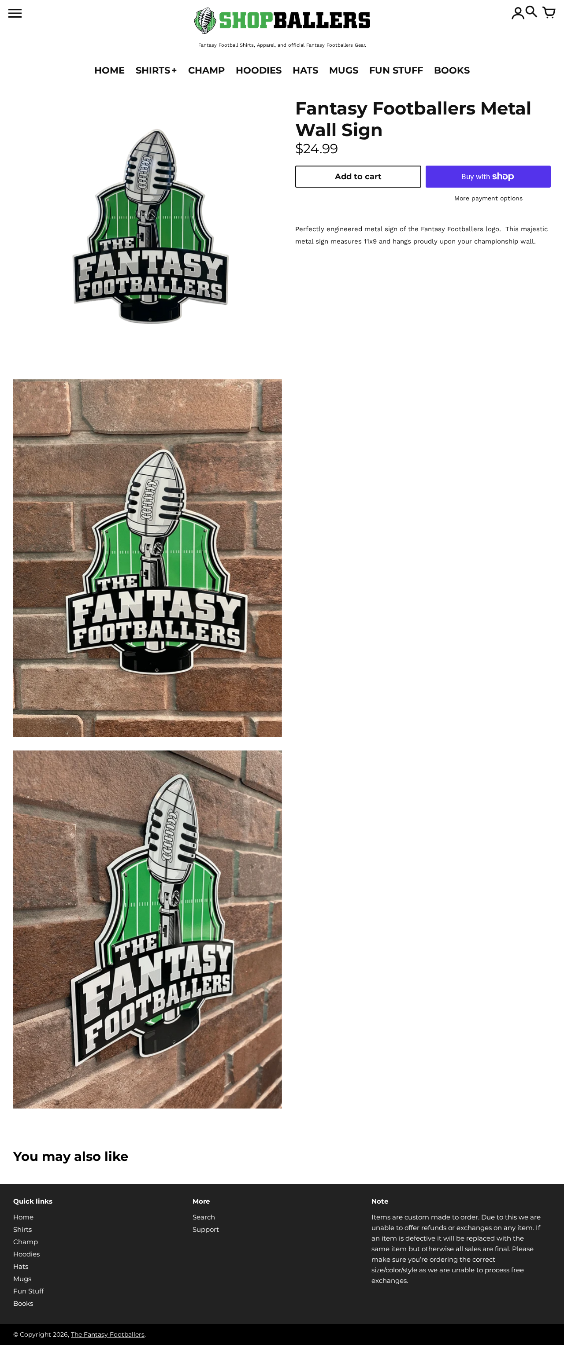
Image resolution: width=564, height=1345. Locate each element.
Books (23, 1303)
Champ (25, 1242)
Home (23, 1217)
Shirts (22, 1229)
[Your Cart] (549, 13)
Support (206, 1229)
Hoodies (26, 1254)
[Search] (531, 13)
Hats (20, 1266)
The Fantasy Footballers (108, 1334)
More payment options (488, 198)
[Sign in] (518, 13)
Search (204, 1217)
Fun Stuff (28, 1291)
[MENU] (15, 14)
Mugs (22, 1279)
